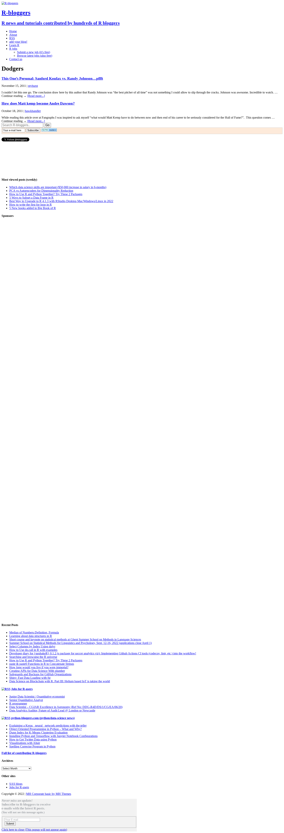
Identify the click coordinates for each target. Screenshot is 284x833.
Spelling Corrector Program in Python (32, 746)
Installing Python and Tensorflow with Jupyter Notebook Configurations (53, 736)
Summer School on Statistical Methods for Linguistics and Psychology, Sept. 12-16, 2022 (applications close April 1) (80, 643)
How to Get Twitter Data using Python (33, 739)
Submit (10, 823)
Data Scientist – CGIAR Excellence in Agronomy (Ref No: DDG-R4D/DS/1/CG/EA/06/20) (65, 707)
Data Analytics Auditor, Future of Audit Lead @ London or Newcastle (52, 710)
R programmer (18, 703)
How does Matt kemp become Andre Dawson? (38, 103)
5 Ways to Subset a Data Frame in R (31, 197)
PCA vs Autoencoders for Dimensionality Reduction (41, 190)
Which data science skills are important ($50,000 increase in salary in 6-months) (57, 187)
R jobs (13, 48)
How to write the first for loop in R (30, 204)
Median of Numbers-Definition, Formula (34, 632)
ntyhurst (33, 85)
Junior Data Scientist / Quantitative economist (37, 696)
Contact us (15, 59)
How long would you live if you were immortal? (38, 667)
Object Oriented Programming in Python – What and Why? (45, 729)
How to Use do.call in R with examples (33, 650)
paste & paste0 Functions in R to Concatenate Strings (41, 663)
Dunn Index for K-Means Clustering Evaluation (38, 732)
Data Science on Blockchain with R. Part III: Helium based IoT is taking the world (59, 681)
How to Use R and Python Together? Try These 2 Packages (45, 194)
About (13, 34)
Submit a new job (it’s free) (33, 52)
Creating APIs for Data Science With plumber (37, 670)
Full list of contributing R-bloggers (24, 753)
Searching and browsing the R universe (33, 657)
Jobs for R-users (22, 689)
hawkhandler (33, 111)
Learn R (14, 45)
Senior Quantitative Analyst (26, 700)
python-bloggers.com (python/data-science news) (43, 718)
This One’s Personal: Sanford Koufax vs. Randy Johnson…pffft (52, 78)
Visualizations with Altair (24, 743)
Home (13, 31)
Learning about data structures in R (30, 636)
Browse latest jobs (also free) (34, 55)
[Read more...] (36, 95)
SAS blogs (15, 783)
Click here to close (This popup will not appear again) (34, 829)
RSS (12, 38)
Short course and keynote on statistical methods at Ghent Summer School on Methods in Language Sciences (75, 639)
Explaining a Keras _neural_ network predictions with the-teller (48, 725)
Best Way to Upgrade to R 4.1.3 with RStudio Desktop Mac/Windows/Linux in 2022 (61, 201)
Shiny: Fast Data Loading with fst (29, 677)
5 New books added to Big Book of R (32, 208)
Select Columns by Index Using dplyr (32, 646)
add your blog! (18, 41)
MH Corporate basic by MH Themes (48, 793)
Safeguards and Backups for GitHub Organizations (40, 674)
